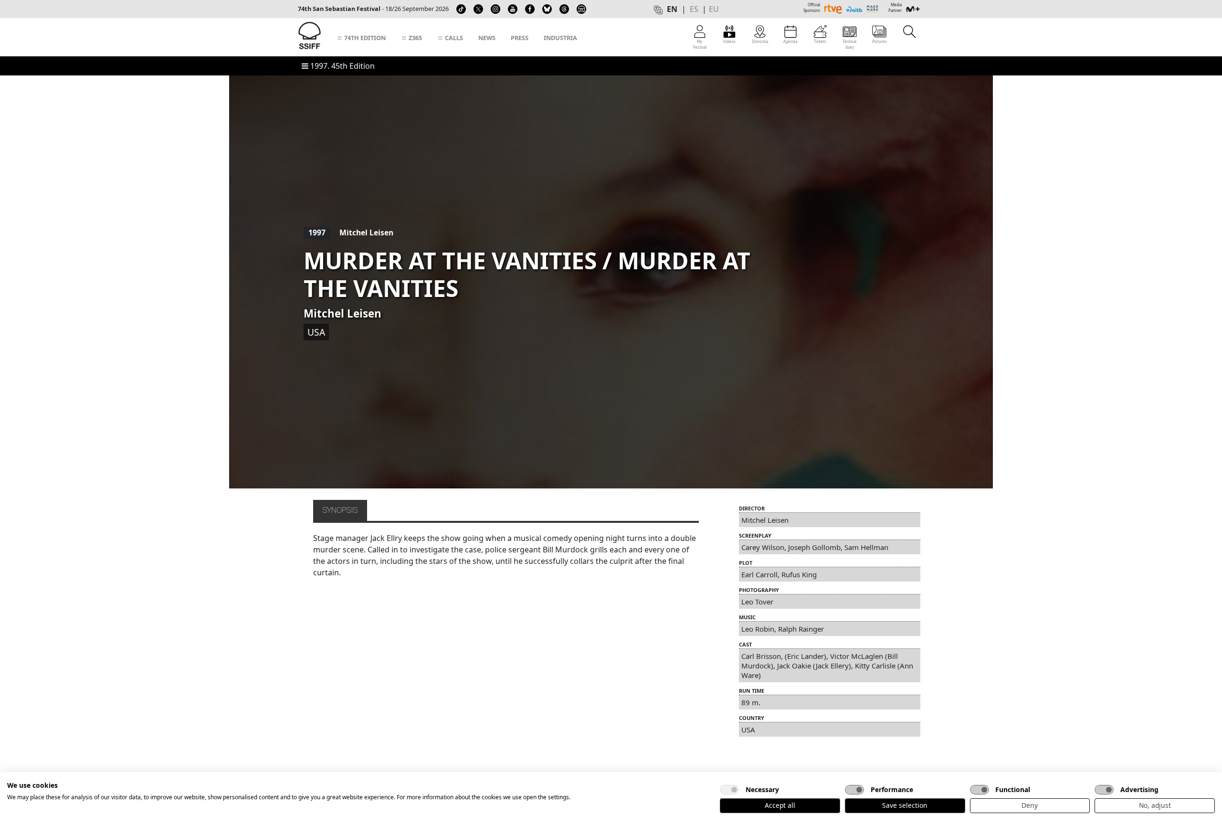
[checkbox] (729, 789)
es (694, 9)
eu (714, 9)
